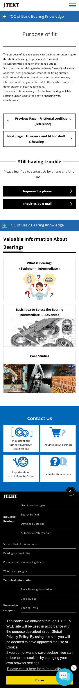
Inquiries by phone (37, 191)
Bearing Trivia (29, 608)
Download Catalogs (33, 524)
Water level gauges (15, 571)
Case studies (28, 598)
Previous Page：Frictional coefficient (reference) (43, 121)
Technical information (17, 580)
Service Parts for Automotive (20, 544)
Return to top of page (71, 492)
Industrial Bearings (9, 519)
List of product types (33, 505)
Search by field (30, 514)
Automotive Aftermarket (35, 533)
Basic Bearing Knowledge (36, 589)
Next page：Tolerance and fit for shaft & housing (36, 139)
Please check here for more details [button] (34, 669)
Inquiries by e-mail (37, 204)
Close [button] (39, 680)
